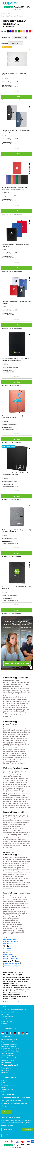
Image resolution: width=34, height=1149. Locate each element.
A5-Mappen (7, 950)
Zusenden (4, 1019)
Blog (3, 1083)
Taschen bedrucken (8, 1053)
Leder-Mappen (8, 955)
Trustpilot (19, 7)
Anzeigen (17, 91)
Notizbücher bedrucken (9, 1044)
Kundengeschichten (8, 1085)
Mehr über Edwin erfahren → (13, 1002)
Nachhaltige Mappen (10, 958)
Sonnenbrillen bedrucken (10, 1051)
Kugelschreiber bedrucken (12, 965)
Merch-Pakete (6, 1062)
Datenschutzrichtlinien (9, 1012)
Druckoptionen (6, 1068)
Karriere (4, 1087)
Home (3, 14)
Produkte (4, 1073)
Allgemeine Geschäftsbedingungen (13, 1010)
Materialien (5, 1070)
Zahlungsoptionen (7, 1017)
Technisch (4, 1075)
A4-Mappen (7, 948)
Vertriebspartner (7, 1090)
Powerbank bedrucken (9, 1046)
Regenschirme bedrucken (10, 1049)
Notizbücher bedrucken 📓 (12, 963)
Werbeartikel (7, 1036)
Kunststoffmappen (17, 16)
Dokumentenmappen (10, 942)
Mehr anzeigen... (9, 27)
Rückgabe (4, 1023)
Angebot (17, 97)
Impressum (5, 1014)
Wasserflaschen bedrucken (10, 1058)
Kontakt (6, 1112)
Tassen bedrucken (7, 1056)
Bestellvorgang (6, 1021)
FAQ (3, 1092)
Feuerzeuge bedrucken (9, 1040)
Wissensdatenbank (9, 1065)
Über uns (4, 1080)
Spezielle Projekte (7, 1060)
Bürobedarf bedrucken (11, 967)
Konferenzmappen (9, 940)
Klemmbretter (8, 943)
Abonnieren (27, 1130)
